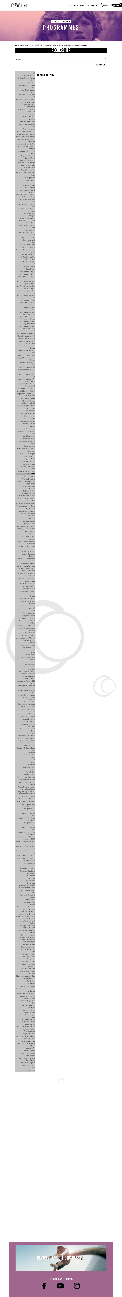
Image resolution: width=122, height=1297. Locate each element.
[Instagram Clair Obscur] (77, 1286)
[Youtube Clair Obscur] (60, 1286)
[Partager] (70, 5)
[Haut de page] (61, 1079)
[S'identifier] (67, 5)
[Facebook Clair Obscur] (44, 1286)
